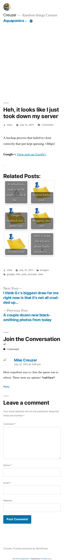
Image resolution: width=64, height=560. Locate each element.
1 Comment (47, 124)
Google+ (44, 270)
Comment (9, 424)
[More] (31, 21)
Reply (6, 386)
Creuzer (9, 15)
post (24, 274)
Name (7, 465)
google (10, 274)
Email (7, 483)
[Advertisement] (32, 60)
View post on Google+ (31, 154)
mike (9, 124)
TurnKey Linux (45, 558)
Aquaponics (13, 20)
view (40, 274)
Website (7, 500)
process (32, 274)
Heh (18, 274)
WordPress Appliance (21, 558)
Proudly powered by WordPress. (30, 548)
